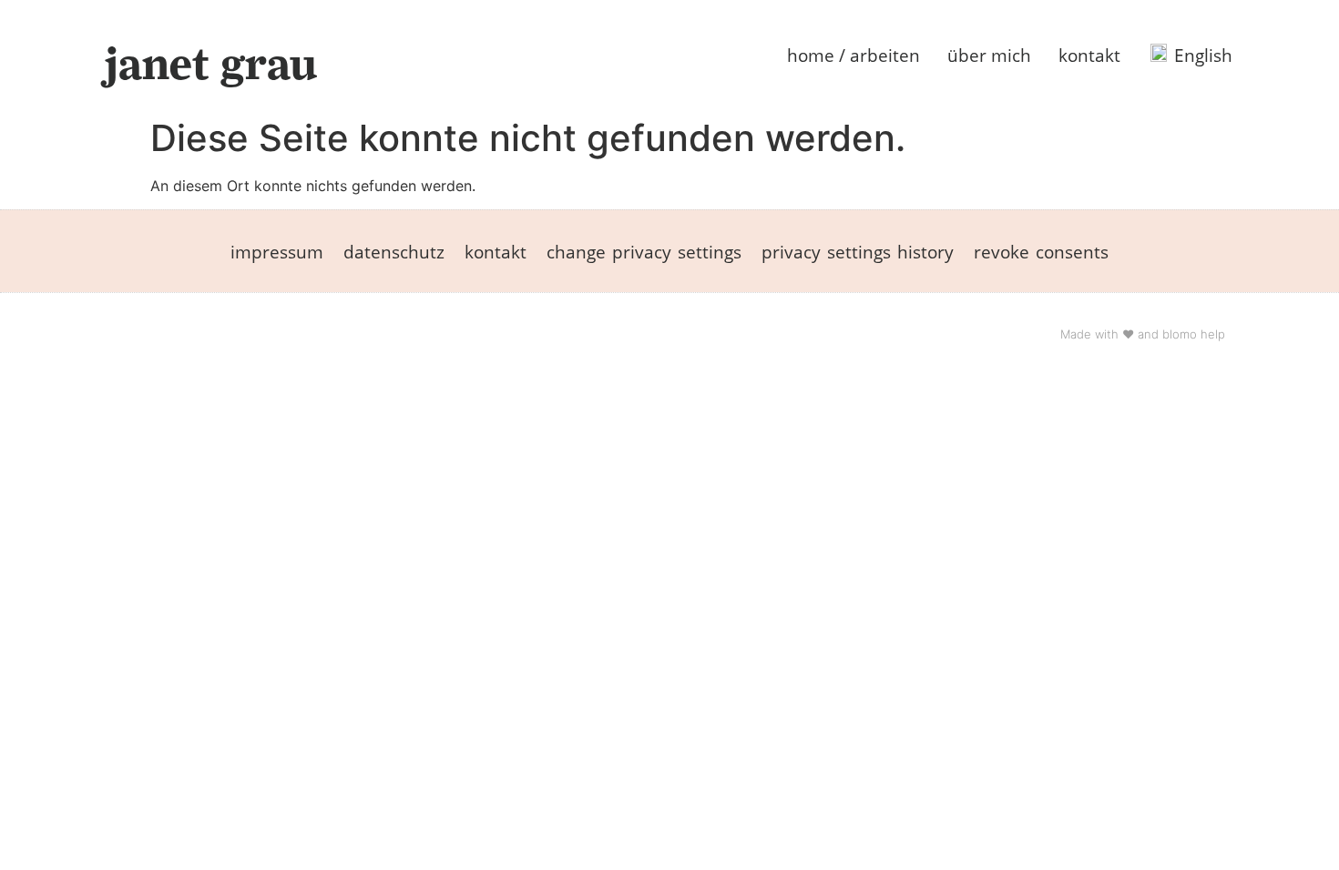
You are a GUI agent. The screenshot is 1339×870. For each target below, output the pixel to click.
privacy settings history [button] (857, 251)
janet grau (211, 63)
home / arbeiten (853, 55)
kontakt (1089, 55)
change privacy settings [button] (644, 251)
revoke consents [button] (1041, 251)
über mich (989, 55)
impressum (276, 251)
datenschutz (394, 251)
